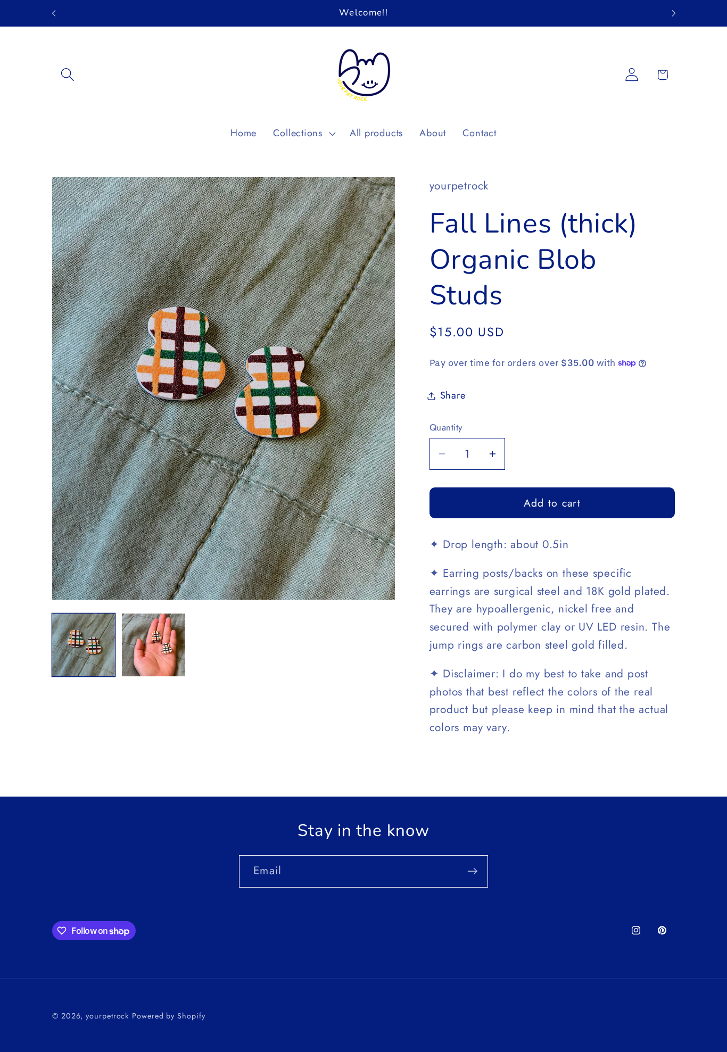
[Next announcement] (673, 13)
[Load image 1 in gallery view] (83, 645)
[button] (67, 75)
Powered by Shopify (168, 1015)
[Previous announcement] (53, 13)
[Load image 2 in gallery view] (153, 645)
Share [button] (453, 395)
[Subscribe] (472, 871)
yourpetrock (107, 1015)
